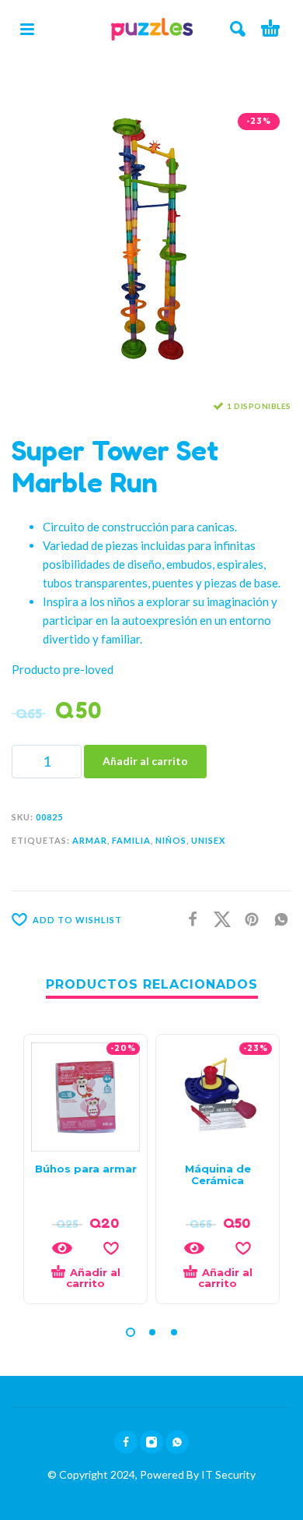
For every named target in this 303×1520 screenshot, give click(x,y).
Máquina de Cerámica (218, 1174)
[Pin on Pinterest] (247, 918)
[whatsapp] (177, 1442)
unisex (208, 840)
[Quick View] (62, 1248)
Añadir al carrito (145, 760)
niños (170, 840)
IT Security (227, 1474)
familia (131, 840)
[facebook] (126, 1442)
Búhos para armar (86, 1168)
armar (89, 840)
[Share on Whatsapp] (276, 918)
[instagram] (151, 1442)
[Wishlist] (111, 1248)
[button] (27, 28)
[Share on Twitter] (217, 918)
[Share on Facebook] (188, 918)
